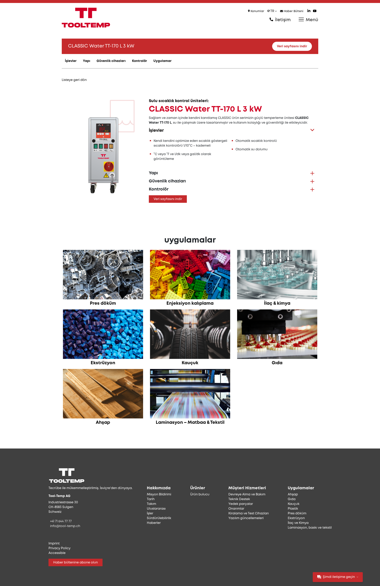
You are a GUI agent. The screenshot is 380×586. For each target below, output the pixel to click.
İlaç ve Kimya (298, 523)
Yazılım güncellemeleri (246, 518)
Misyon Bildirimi (159, 494)
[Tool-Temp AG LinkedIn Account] (309, 11)
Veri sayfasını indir (292, 46)
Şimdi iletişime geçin (339, 577)
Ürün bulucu (199, 494)
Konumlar (257, 11)
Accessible (57, 553)
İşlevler (71, 61)
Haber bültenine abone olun (75, 562)
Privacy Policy (59, 548)
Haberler (154, 523)
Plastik (293, 508)
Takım (151, 504)
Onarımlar (236, 508)
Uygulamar (162, 61)
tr (272, 11)
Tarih (151, 499)
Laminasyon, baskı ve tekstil (310, 527)
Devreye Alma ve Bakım (246, 494)
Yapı (86, 61)
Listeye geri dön (74, 80)
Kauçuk (293, 504)
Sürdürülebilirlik (159, 518)
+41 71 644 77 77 (61, 521)
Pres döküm (297, 513)
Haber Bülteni (293, 11)
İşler (150, 513)
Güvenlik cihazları (111, 61)
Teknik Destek (239, 499)
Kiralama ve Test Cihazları (248, 513)
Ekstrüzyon (296, 518)
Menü (311, 20)
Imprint (54, 543)
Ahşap (293, 494)
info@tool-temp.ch (65, 526)
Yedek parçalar (240, 504)
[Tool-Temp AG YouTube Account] (314, 11)
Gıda (291, 499)
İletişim (282, 20)
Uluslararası (156, 508)
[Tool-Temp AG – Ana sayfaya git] (86, 17)
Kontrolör (139, 61)
